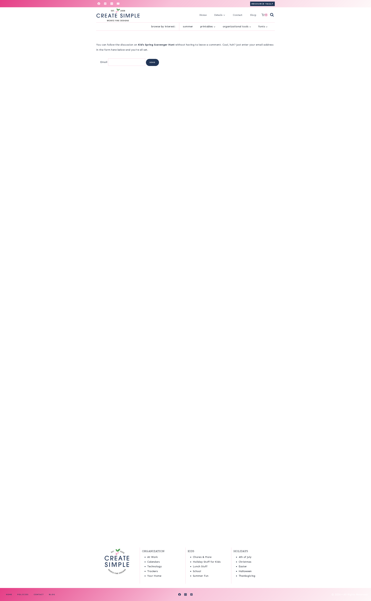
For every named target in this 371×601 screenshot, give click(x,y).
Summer (188, 26)
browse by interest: (163, 26)
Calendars (153, 561)
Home (203, 14)
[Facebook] (98, 3)
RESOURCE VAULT (262, 3)
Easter (243, 566)
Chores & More (202, 557)
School (197, 571)
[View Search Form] (272, 15)
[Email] (118, 3)
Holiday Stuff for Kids (207, 561)
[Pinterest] (105, 3)
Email (103, 62)
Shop (253, 14)
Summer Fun (201, 575)
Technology (154, 566)
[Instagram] (111, 3)
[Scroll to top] (364, 589)
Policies (23, 594)
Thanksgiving (247, 575)
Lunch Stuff (200, 566)
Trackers (152, 571)
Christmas (245, 561)
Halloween (245, 571)
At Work (152, 557)
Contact (237, 14)
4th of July (245, 557)
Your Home (154, 575)
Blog (52, 594)
